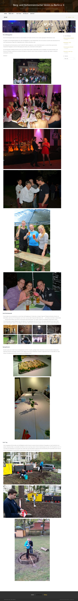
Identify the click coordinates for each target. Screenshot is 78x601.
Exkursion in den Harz (68, 51)
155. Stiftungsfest (7, 34)
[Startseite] (66, 17)
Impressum (72, 599)
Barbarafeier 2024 (67, 42)
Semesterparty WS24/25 (68, 47)
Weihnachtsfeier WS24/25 (69, 38)
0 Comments (66, 39)
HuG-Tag (5, 442)
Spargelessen (6, 347)
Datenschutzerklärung (64, 599)
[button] (4, 26)
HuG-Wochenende (7, 313)
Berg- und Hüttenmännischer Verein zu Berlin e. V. (39, 4)
